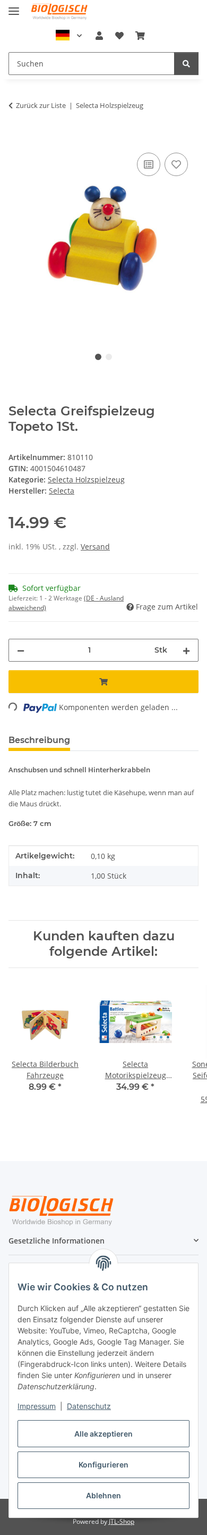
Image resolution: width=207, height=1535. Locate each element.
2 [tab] (109, 357)
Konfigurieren (103, 1464)
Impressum (37, 1406)
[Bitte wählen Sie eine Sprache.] (69, 35)
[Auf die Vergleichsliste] (148, 164)
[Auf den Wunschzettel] (176, 164)
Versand (95, 546)
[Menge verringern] (20, 650)
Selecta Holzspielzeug (86, 479)
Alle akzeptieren (103, 1433)
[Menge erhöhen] (186, 650)
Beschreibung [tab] (39, 740)
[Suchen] (186, 63)
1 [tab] (98, 357)
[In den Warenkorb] (16, 138)
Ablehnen (103, 1495)
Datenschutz (89, 1406)
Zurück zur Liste (41, 105)
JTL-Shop (121, 1521)
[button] (99, 35)
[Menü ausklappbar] (13, 6)
